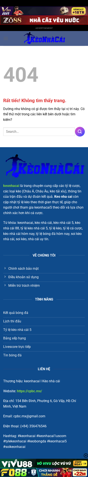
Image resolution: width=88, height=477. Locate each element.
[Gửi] (80, 131)
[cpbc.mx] (44, 38)
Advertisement (44, 28)
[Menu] (5, 38)
